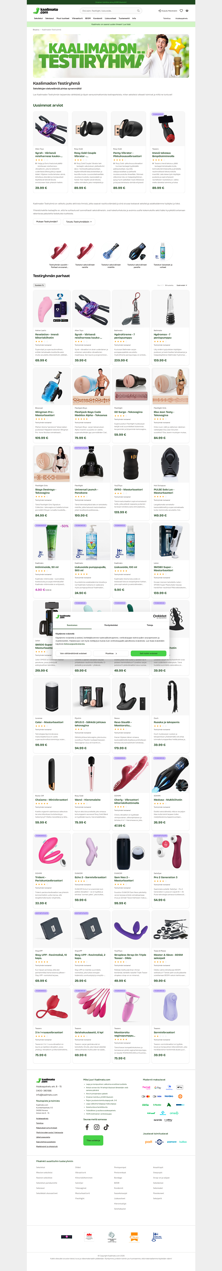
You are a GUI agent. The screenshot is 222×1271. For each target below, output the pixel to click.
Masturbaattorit (82, 1193)
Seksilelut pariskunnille (46, 1183)
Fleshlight (79, 1198)
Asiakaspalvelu (181, 18)
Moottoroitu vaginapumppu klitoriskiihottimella (126, 1035)
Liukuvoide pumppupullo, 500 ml (90, 569)
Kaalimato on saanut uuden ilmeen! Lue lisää (111, 24)
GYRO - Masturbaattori (128, 489)
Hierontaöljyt (120, 1203)
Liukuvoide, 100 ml (125, 567)
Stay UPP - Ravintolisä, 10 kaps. (51, 956)
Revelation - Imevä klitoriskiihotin (47, 336)
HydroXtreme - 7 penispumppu (124, 336)
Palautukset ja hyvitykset (46, 1128)
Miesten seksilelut (44, 1172)
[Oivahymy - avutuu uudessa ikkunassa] (134, 1237)
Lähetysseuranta (43, 1137)
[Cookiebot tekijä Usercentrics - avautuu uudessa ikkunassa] (155, 617)
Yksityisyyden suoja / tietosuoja (49, 1132)
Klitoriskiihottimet (83, 1177)
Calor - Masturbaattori (49, 722)
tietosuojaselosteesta (74, 644)
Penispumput (120, 1167)
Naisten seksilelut (44, 1177)
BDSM (88, 18)
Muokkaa (109, 653)
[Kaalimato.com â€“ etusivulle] (45, 1080)
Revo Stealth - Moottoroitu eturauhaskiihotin (125, 725)
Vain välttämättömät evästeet (73, 653)
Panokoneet (158, 1193)
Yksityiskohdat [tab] (111, 625)
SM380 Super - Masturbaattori (163, 569)
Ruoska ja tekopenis (166, 722)
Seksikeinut (158, 1183)
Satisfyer (79, 1183)
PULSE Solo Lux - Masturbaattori (164, 491)
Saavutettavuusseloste (46, 1142)
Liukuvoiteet (110, 18)
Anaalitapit (158, 1167)
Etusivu (36, 30)
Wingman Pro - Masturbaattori (45, 413)
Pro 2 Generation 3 (165, 877)
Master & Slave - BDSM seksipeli (168, 956)
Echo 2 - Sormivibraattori (91, 877)
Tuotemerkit (124, 18)
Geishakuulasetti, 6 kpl (89, 1032)
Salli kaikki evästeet (148, 653)
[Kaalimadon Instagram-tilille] (96, 1127)
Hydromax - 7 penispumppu (162, 336)
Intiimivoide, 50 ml (46, 567)
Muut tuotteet (63, 18)
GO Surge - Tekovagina (128, 412)
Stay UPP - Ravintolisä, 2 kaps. (90, 956)
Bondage (118, 1177)
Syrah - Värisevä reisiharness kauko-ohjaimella (87, 337)
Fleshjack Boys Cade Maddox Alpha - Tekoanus (91, 413)
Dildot (78, 1167)
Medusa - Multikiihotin (168, 799)
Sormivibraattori (164, 1032)
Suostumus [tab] (72, 625)
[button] (138, 11)
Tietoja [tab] (150, 625)
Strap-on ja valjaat (161, 1177)
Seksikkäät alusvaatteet (47, 1193)
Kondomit (97, 18)
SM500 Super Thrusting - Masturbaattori (51, 646)
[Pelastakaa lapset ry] (66, 1237)
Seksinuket (158, 1188)
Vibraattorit (77, 18)
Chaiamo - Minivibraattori (51, 799)
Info (134, 18)
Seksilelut (38, 18)
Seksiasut (49, 18)
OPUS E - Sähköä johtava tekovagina (90, 724)
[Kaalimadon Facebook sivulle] (87, 1127)
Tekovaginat (80, 1188)
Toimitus (167, 18)
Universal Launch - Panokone (86, 491)
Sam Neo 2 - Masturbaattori (124, 879)
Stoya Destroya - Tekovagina (45, 491)
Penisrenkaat (120, 1172)
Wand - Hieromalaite (88, 799)
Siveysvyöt (157, 1172)
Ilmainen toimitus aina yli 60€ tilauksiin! (111, 2)
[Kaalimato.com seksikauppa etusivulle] (55, 11)
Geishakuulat (120, 1208)
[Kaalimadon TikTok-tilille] (106, 1127)
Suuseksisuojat (120, 1193)
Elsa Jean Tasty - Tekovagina (164, 413)
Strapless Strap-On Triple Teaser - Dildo (130, 956)
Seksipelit (157, 1198)
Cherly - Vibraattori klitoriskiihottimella (126, 801)
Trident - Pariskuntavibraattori (49, 879)
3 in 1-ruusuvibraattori (49, 1032)
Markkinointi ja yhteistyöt (47, 1146)
